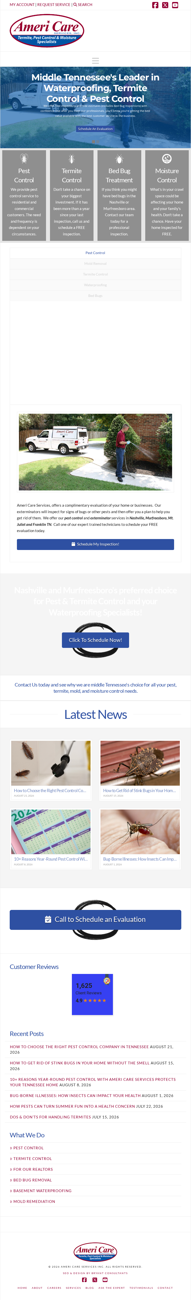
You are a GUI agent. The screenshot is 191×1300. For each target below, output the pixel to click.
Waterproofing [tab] (95, 285)
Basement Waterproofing (42, 1190)
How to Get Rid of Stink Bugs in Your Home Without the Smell (80, 1063)
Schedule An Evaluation (95, 129)
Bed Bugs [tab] (95, 295)
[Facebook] (156, 5)
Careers (54, 1287)
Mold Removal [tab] (95, 263)
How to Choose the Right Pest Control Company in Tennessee (79, 1046)
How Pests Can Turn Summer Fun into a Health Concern (72, 1106)
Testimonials (141, 1287)
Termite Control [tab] (95, 274)
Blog (90, 1287)
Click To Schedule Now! (95, 640)
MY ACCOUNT (22, 4)
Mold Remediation (34, 1201)
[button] (95, 61)
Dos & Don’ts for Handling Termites (50, 1117)
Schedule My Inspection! (98, 544)
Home (22, 1287)
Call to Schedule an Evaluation (100, 919)
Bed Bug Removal (32, 1180)
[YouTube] (176, 5)
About (37, 1287)
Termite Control (32, 1158)
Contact (165, 1287)
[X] (166, 5)
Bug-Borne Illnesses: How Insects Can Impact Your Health (75, 1095)
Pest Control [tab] (95, 253)
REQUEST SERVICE (53, 4)
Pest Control (28, 1148)
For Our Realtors (33, 1169)
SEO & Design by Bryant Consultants (95, 1273)
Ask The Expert (111, 1287)
